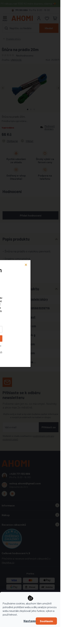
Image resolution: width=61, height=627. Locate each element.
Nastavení (30, 621)
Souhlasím (46, 621)
